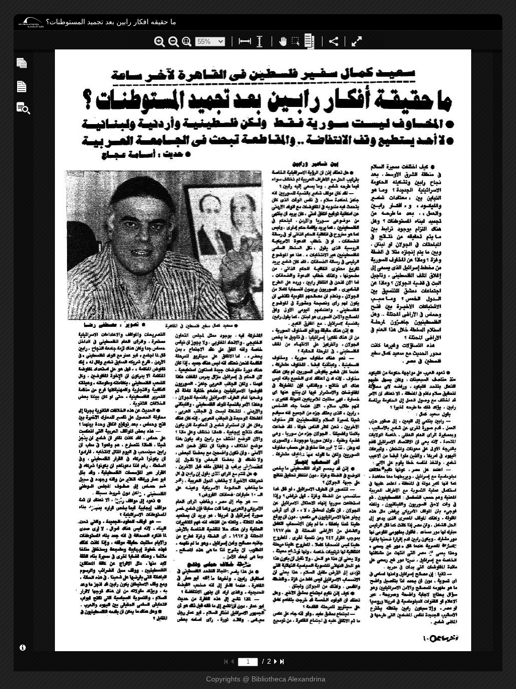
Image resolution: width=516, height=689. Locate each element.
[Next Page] (275, 661)
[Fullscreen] (357, 43)
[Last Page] (282, 661)
